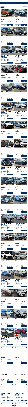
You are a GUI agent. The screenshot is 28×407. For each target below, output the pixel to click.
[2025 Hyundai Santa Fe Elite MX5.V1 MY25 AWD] (7, 332)
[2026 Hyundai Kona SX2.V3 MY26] (20, 69)
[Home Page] (3, 1)
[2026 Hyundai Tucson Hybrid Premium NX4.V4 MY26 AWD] (20, 162)
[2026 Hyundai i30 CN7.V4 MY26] (20, 369)
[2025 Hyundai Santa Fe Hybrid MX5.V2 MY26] (20, 50)
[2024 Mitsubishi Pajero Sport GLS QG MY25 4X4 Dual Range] (20, 87)
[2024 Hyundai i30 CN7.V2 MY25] (20, 106)
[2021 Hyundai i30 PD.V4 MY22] (7, 313)
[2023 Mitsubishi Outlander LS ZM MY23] (20, 388)
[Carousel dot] (7, 35)
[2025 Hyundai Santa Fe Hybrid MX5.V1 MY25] (20, 293)
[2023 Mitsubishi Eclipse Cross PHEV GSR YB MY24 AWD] (7, 274)
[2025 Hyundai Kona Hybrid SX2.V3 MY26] (20, 31)
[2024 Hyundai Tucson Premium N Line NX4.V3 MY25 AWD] (7, 293)
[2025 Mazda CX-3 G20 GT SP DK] (7, 106)
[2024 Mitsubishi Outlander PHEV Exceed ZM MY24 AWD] (20, 218)
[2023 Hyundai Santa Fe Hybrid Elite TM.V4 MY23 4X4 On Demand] (7, 218)
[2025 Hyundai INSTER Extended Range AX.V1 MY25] (7, 13)
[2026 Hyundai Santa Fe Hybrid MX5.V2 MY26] (7, 87)
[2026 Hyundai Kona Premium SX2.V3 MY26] (7, 255)
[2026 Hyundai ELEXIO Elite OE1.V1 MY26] (7, 181)
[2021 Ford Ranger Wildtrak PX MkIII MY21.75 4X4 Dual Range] (20, 237)
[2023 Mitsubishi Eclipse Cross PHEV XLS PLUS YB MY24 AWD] (7, 369)
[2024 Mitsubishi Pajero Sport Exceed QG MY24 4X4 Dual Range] (20, 351)
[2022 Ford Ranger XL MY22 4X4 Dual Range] (7, 69)
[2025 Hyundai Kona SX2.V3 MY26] (7, 31)
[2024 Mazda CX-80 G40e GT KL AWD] (7, 199)
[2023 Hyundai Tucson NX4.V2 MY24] (20, 199)
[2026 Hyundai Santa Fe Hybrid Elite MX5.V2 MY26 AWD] (7, 143)
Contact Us (10, 25)
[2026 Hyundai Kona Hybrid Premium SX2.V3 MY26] (20, 143)
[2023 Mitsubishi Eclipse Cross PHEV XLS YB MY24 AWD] (7, 351)
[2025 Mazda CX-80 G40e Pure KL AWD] (20, 255)
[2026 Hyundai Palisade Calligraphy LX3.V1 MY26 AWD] (20, 274)
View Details (4, 25)
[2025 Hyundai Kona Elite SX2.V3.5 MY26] (20, 13)
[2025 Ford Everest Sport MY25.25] (20, 313)
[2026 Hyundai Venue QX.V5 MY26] (20, 181)
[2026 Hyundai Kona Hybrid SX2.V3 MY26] (7, 125)
